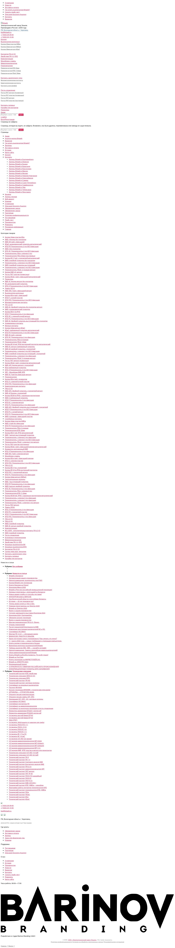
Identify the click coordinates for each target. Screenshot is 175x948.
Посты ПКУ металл (7, 98)
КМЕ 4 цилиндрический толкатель (17, 309)
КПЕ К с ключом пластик (14, 461)
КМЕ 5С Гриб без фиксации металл (18, 374)
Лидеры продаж (11, 196)
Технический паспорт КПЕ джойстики (23, 673)
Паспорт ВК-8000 (15, 687)
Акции (3, 112)
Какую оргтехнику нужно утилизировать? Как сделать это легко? (33, 638)
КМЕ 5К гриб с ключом (13, 335)
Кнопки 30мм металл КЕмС (10, 49)
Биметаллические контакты (11, 83)
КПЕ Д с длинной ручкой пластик (17, 381)
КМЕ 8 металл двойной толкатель (17, 486)
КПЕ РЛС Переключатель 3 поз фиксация (20, 516)
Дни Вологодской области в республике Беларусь (27, 599)
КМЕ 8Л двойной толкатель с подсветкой (20, 349)
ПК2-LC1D (9, 388)
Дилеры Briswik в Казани (18, 164)
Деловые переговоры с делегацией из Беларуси (27, 592)
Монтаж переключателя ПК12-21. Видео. (24, 622)
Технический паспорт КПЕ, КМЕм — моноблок (26, 785)
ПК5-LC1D (9, 521)
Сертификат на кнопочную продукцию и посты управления (31, 708)
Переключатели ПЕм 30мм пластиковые (20, 256)
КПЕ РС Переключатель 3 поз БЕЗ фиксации (22, 414)
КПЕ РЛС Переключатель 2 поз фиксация (20, 384)
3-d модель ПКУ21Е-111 (18, 732)
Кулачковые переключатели (15, 537)
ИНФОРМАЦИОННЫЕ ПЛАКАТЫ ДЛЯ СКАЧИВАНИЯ (29, 669)
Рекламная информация (14, 227)
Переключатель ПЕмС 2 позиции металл (20, 270)
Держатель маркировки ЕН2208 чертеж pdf (25, 713)
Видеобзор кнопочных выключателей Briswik (26, 645)
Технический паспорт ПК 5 (19, 757)
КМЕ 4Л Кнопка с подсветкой (15, 393)
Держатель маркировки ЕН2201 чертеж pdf (25, 711)
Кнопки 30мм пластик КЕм (14, 237)
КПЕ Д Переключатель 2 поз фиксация (19, 509)
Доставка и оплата (12, 7)
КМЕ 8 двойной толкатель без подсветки (20, 260)
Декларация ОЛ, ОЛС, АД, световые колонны (26, 699)
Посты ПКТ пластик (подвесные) (12, 95)
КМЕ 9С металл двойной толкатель (18, 526)
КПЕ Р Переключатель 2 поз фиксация (19, 314)
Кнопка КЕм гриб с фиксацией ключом (19, 458)
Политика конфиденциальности (17, 215)
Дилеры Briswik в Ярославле (20, 192)
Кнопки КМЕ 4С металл (13, 272)
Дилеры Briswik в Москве (18, 173)
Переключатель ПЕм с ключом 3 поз (18, 253)
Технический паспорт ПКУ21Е (20, 778)
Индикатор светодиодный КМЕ (16, 449)
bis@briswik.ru (6, 32)
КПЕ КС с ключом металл (14, 402)
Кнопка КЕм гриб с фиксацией (16, 295)
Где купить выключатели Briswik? (17, 10)
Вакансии (8, 19)
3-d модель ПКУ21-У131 (18, 727)
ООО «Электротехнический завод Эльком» (82, 940)
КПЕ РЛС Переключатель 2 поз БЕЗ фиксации (22, 300)
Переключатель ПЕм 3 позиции (16, 428)
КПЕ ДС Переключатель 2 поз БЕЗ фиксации (22, 251)
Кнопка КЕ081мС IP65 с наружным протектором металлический (29, 495)
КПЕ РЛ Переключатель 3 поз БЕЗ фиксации (21, 332)
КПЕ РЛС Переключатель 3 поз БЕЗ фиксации (22, 463)
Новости (8, 5)
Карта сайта (9, 152)
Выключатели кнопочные (10, 41)
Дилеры (8, 835)
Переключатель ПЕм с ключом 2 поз (18, 491)
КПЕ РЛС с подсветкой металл (16, 472)
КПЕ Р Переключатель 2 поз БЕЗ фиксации (21, 409)
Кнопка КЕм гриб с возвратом (16, 379)
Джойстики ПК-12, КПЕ (9, 56)
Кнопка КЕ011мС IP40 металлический (19, 433)
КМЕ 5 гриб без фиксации (14, 423)
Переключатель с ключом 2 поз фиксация (20, 356)
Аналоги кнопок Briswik (13, 138)
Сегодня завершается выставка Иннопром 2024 (27, 613)
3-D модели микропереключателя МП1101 (25, 748)
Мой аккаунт (9, 199)
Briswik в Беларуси (16, 576)
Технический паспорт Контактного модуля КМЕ (26, 764)
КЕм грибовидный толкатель (15, 367)
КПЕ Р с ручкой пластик (14, 298)
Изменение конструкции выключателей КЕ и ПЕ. (27, 629)
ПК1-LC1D (9, 305)
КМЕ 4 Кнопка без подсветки (15, 239)
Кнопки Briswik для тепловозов (20, 583)
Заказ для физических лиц (15, 838)
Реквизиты (9, 224)
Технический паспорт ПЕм (19, 792)
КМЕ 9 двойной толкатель (14, 533)
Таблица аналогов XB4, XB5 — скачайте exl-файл (27, 648)
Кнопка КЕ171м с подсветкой (16, 468)
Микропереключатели (9, 63)
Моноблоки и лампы (8, 61)
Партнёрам (9, 213)
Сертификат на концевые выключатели (24, 685)
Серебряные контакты (13, 419)
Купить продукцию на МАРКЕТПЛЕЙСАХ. (24, 659)
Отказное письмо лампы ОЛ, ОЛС (21, 697)
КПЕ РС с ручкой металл (14, 412)
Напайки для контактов (9, 107)
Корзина (8, 194)
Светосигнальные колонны (15, 479)
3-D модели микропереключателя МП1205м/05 (26, 746)
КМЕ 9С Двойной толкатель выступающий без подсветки (26, 321)
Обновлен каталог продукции (20, 617)
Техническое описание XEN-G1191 (22, 676)
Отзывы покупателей (17, 624)
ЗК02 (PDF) (13, 720)
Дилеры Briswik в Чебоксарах (20, 190)
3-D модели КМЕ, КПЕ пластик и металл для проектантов (30, 750)
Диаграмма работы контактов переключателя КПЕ (28, 787)
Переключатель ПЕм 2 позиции (16, 339)
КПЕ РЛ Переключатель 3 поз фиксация (20, 484)
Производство (10, 222)
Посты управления (8, 90)
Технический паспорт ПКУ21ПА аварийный (25, 776)
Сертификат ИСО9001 (17, 631)
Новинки (8, 201)
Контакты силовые (8, 105)
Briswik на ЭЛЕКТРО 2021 (18, 662)
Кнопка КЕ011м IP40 (12, 311)
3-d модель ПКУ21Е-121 (18, 729)
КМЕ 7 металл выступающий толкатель (19, 435)
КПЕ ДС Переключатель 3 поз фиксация (20, 488)
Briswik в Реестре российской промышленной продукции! (30, 590)
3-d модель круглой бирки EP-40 (21, 718)
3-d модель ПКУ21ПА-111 (18, 725)
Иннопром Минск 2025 (17, 587)
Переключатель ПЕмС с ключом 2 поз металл (22, 442)
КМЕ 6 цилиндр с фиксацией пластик (19, 416)
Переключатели (7, 65)
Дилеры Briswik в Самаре (18, 180)
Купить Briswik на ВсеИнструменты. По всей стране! (28, 655)
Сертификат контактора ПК (19, 704)
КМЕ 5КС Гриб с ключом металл (17, 454)
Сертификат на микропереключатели (23, 706)
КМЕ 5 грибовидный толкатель (16, 398)
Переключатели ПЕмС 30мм (10, 73)
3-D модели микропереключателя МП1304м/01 (26, 743)
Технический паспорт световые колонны (24, 683)
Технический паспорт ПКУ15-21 (21, 780)
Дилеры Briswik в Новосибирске (21, 178)
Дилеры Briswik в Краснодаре (20, 169)
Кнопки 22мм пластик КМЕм (10, 44)
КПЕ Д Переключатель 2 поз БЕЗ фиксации (21, 286)
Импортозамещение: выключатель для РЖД (25, 580)
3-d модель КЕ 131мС (17, 736)
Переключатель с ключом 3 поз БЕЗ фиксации (22, 351)
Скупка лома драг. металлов (15, 551)
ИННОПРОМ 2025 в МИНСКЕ (20, 596)
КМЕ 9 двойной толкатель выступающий (20, 265)
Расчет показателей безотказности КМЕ (24, 627)
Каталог (4, 39)
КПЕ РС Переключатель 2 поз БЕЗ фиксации (22, 318)
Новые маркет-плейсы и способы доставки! (25, 594)
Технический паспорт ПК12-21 (20, 766)
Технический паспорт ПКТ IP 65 (21, 773)
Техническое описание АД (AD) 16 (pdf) (23, 752)
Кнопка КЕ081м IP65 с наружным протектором (22, 395)
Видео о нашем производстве (20, 610)
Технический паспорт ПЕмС (19, 794)
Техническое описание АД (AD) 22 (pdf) (23, 755)
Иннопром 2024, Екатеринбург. (20, 615)
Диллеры (8, 145)
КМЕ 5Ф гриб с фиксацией (14, 242)
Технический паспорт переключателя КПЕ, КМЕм (27, 790)
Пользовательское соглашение (114, 942)
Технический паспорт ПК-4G (19, 680)
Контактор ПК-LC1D (8, 54)
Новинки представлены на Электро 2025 (24, 606)
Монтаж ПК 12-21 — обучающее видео (23, 634)
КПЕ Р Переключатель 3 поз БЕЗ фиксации (21, 514)
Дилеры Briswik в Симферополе (21, 185)
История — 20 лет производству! (21, 601)
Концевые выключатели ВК (15, 544)
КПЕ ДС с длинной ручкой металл (17, 316)
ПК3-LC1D (9, 465)
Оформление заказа (12, 208)
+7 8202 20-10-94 (7, 37)
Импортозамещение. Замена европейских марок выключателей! (33, 650)
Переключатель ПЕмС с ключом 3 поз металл (22, 502)
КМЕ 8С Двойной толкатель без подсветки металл (23, 307)
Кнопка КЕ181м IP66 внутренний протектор (21, 470)
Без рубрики (18, 566)
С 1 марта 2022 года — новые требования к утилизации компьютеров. (35, 641)
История (8, 150)
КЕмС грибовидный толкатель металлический (22, 330)
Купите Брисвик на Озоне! (18, 585)
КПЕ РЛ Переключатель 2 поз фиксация (20, 426)
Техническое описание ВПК (19, 678)
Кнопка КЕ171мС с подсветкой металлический (22, 258)
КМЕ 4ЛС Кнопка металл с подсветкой (19, 365)
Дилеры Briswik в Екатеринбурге (21, 159)
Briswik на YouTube (16, 657)
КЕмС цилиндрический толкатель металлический (23, 244)
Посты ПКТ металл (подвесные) (12, 93)
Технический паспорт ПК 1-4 (19, 759)
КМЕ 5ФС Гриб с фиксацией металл (18, 291)
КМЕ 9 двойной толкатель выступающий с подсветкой (25, 353)
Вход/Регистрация (7, 119)
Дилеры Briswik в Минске (18, 171)
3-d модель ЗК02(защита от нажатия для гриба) (26, 722)
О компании (9, 3)
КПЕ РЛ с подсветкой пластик (16, 512)
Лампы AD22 (10, 507)
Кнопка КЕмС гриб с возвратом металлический (22, 363)
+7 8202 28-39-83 (7, 35)
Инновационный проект (18, 664)
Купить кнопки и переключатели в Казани (24, 643)
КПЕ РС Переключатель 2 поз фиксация (20, 405)
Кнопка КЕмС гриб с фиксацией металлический (22, 277)
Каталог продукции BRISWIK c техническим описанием (29, 690)
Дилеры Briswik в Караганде (19, 166)
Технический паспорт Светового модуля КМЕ (26, 762)
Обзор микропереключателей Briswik (23, 652)
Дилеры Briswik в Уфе (17, 187)
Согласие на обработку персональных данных (87, 942)
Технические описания (22, 671)
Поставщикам (10, 217)
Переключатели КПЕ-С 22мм (11, 71)
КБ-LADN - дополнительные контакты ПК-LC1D (22, 530)
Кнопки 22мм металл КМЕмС (11, 47)
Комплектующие (7, 59)
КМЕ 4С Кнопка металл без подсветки (19, 281)
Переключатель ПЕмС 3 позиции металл (20, 358)
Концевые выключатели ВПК (16, 547)
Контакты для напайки (9, 86)
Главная (8, 229)
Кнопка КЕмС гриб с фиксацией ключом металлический (25, 447)
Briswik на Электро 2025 (18, 608)
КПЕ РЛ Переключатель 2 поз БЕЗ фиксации (21, 246)
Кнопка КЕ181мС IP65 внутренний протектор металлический (27, 344)
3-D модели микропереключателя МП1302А (25, 741)
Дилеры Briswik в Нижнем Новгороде (23, 176)
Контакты (8, 17)
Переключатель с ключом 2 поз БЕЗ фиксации (22, 263)
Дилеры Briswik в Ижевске (19, 162)
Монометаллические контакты (12, 80)
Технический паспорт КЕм (18, 797)
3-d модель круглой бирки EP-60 (21, 715)
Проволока (5, 110)
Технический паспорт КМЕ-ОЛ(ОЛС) (22, 783)
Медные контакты (11, 325)
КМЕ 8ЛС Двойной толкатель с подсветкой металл (24, 391)
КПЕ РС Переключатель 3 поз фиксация (20, 474)
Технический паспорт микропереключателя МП (26, 769)
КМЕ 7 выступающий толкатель (16, 481)
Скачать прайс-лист (12, 12)
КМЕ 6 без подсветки (12, 249)
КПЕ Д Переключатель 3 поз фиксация (19, 451)
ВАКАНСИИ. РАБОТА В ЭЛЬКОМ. (21, 636)
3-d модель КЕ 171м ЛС (18, 734)
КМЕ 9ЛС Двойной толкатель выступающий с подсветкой (26, 407)
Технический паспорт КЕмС (19, 799)
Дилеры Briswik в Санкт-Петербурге (22, 183)
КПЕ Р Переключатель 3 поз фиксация (19, 400)
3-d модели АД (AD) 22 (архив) (20, 739)
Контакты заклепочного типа (11, 78)
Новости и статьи (20, 573)
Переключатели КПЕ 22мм (10, 68)
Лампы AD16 (10, 288)
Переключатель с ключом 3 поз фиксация (20, 498)
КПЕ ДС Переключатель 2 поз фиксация (20, 337)
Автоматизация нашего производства (23, 578)
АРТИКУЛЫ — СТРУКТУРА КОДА (21, 692)
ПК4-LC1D (9, 519)
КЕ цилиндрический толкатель (16, 284)
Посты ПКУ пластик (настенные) (12, 100)
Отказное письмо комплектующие (21, 694)
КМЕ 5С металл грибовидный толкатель (20, 346)
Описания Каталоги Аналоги (15, 14)
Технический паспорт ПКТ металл (21, 771)
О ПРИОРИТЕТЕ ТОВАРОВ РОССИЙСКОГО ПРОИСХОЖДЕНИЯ (34, 666)
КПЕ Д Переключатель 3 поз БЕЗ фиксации (21, 370)
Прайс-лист (9, 220)
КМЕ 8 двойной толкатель (14, 523)
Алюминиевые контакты (14, 323)
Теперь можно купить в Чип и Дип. (22, 603)
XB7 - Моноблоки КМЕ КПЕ (15, 372)
